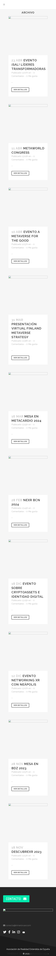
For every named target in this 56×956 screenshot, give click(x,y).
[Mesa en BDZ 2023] (28, 739)
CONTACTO (13, 899)
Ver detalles (20, 90)
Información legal (39, 953)
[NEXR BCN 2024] (28, 475)
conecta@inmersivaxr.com (18, 925)
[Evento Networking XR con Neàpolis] (28, 651)
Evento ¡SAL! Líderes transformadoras (28, 64)
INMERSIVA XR (14, 953)
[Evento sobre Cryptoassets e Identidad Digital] (28, 559)
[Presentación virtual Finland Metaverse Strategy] (28, 295)
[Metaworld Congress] (28, 123)
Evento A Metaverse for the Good (25, 236)
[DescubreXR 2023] (28, 822)
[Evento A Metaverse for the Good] (28, 207)
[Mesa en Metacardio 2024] (28, 391)
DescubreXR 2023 (26, 852)
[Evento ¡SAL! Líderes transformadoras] (28, 35)
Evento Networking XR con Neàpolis (25, 680)
